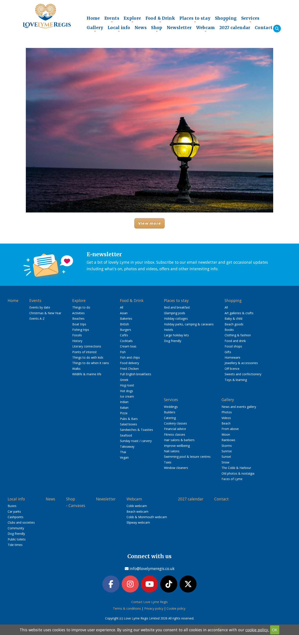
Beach (226, 423)
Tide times (15, 545)
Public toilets (17, 539)
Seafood (126, 435)
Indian (124, 402)
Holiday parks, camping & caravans (189, 324)
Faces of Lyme (232, 479)
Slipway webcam (138, 522)
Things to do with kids (87, 357)
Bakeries (126, 318)
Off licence (232, 369)
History (77, 341)
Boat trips (79, 324)
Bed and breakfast (177, 307)
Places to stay (194, 19)
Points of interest (84, 352)
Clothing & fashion (238, 335)
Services (250, 19)
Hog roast (127, 385)
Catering (170, 418)
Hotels (168, 330)
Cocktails (126, 341)
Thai (123, 452)
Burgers (125, 330)
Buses (12, 506)
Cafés (124, 335)
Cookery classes (175, 423)
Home (93, 18)
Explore (132, 19)
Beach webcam (137, 511)
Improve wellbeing (177, 446)
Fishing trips (80, 330)
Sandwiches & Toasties (136, 430)
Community (16, 528)
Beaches (78, 318)
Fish (123, 352)
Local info (119, 28)
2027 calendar (234, 27)
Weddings (171, 407)
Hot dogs (126, 391)
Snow (225, 462)
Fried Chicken (129, 369)
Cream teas (128, 346)
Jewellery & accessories (241, 363)
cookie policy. (257, 629)
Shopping (226, 19)
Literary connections (86, 346)
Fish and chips (130, 357)
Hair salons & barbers (179, 440)
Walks (76, 369)
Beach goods (234, 324)
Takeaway (127, 446)
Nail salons (171, 451)
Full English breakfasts (135, 374)
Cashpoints (15, 517)
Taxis (167, 462)
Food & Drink (160, 19)
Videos (226, 418)
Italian (124, 407)
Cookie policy (176, 608)
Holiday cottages (176, 318)
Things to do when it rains (90, 363)
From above (230, 429)
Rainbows (228, 440)
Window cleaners (176, 468)
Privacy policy (153, 608)
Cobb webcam (137, 506)
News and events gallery (239, 407)
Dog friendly (172, 341)
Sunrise (227, 451)
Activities (78, 313)
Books (229, 330)
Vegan (124, 457)
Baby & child (233, 318)
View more (149, 223)
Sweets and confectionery (243, 374)
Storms (227, 446)
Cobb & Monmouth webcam (147, 517)
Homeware (232, 357)
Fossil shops (233, 346)
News (141, 27)
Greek (124, 380)
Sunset (226, 456)
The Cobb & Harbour (236, 468)
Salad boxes (128, 424)
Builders (169, 412)
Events (111, 19)
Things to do (81, 307)
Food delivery (129, 363)
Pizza (123, 413)
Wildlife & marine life (86, 374)
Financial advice (175, 429)
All (121, 307)
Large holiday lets (176, 335)
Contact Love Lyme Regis (149, 602)
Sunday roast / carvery (136, 441)
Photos (227, 412)
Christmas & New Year (45, 313)
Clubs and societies (21, 522)
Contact (264, 27)
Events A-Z (37, 318)
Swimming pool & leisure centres (187, 456)
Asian (124, 313)
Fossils (77, 335)
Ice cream (127, 396)
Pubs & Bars (129, 419)
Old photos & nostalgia (238, 473)
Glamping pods (174, 313)
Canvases (77, 505)
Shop (156, 28)
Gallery (95, 28)
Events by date (39, 307)
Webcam (205, 28)
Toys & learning (236, 380)
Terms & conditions (127, 608)
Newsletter (179, 27)
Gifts (228, 352)
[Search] (277, 28)
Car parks (14, 511)
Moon (226, 434)
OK (274, 629)
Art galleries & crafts (239, 313)
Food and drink (235, 341)
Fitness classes (174, 434)
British (124, 324)
